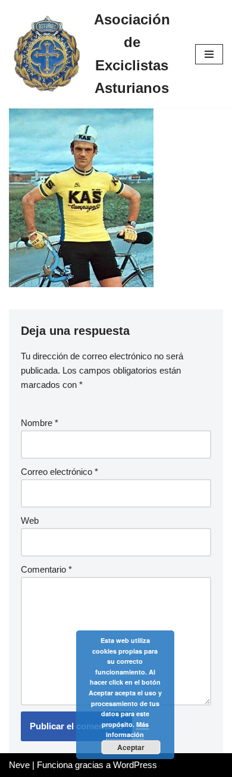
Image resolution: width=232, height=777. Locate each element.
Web (30, 520)
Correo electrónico (59, 472)
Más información (127, 729)
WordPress (135, 765)
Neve (19, 765)
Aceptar (131, 747)
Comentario (46, 569)
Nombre (39, 423)
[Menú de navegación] (209, 54)
